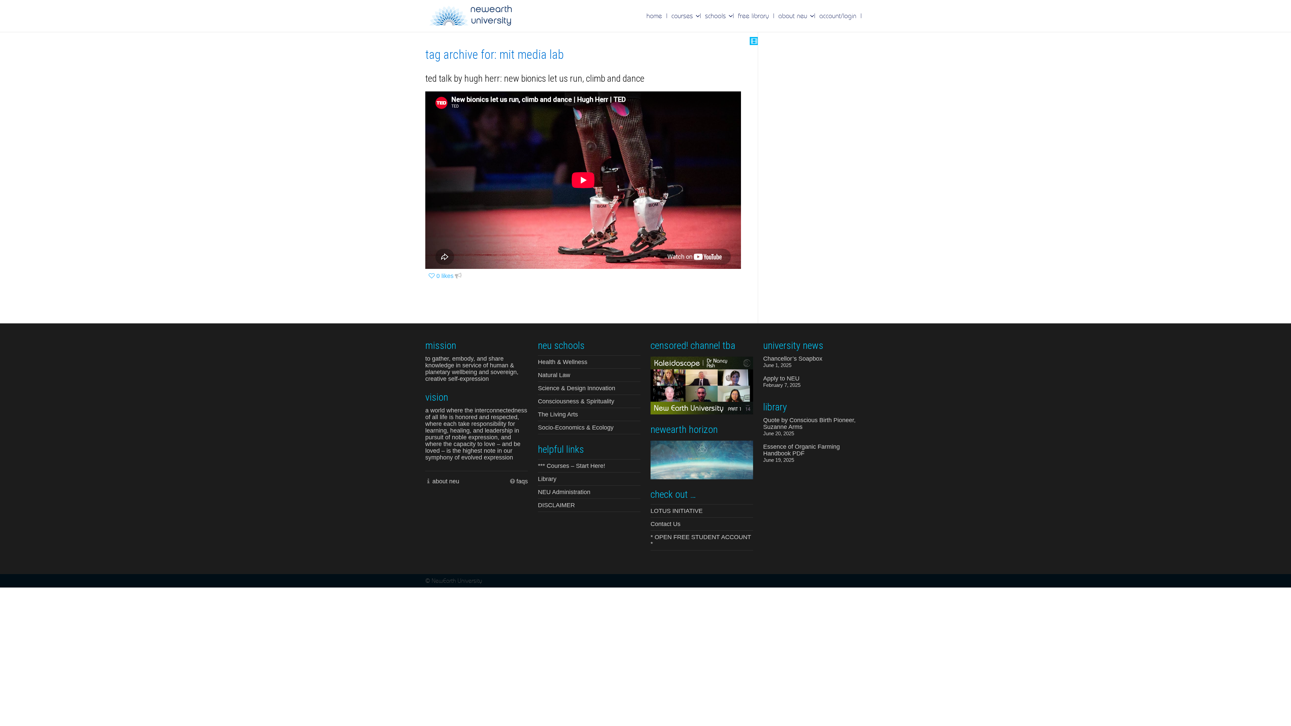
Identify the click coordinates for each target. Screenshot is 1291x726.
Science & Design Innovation (576, 388)
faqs (522, 481)
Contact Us (665, 524)
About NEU (793, 16)
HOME (654, 16)
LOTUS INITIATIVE (677, 511)
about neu (445, 481)
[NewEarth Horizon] (702, 459)
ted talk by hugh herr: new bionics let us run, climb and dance (534, 78)
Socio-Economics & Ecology (576, 427)
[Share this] (458, 276)
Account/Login (837, 16)
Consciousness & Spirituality (576, 401)
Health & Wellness (562, 362)
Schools (716, 16)
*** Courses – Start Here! (571, 465)
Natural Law (554, 375)
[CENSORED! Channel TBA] (702, 384)
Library (547, 479)
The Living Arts (558, 414)
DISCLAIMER (556, 505)
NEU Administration (564, 492)
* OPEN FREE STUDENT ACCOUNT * (701, 540)
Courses (683, 16)
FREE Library (753, 16)
